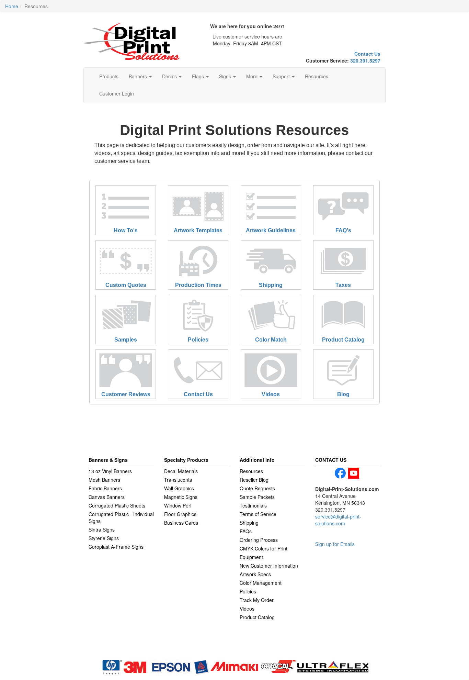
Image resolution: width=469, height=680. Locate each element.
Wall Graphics (179, 488)
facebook (340, 473)
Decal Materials (181, 471)
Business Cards (181, 522)
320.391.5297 (365, 60)
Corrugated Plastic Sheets (117, 505)
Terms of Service (258, 514)
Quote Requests (257, 488)
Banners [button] (138, 76)
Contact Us (367, 53)
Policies (248, 591)
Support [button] (282, 76)
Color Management (261, 582)
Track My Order (257, 600)
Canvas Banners (107, 496)
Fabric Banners (105, 488)
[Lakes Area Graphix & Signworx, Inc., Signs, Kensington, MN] (121, 648)
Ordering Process (259, 539)
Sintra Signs (102, 529)
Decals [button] (170, 76)
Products (108, 76)
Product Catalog (257, 617)
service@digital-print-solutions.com (338, 520)
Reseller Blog (254, 479)
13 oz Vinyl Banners (110, 471)
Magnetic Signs (180, 496)
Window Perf (178, 505)
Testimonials (253, 505)
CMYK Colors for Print (263, 548)
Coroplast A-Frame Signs (116, 546)
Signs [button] (225, 76)
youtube (353, 473)
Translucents (178, 479)
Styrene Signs (104, 538)
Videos (247, 608)
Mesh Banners (104, 479)
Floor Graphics (180, 514)
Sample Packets (257, 496)
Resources (316, 76)
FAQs (246, 531)
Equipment (251, 557)
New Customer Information (269, 565)
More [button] (252, 76)
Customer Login (116, 93)
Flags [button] (198, 76)
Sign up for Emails (335, 543)
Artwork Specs (255, 574)
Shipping (249, 522)
